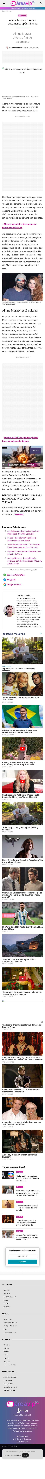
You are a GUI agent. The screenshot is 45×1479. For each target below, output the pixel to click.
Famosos (9, 11)
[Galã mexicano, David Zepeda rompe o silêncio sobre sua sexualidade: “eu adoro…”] (8, 1190)
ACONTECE (6, 1339)
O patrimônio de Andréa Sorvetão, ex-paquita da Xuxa (24, 552)
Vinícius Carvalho (16, 47)
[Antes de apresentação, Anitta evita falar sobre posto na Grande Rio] (8, 1219)
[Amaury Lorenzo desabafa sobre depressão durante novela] (8, 1204)
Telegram (11, 579)
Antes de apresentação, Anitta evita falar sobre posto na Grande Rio (26, 1222)
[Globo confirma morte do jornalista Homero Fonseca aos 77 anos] (8, 1175)
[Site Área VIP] (22, 3)
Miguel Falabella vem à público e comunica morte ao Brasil (21, 539)
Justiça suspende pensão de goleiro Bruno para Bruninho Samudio (23, 532)
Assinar (22, 1262)
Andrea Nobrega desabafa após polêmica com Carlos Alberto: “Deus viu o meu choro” (24, 561)
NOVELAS (5, 1314)
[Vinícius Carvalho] (7, 47)
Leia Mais (17, 1455)
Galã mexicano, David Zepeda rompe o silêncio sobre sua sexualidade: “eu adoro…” (28, 1193)
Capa (3, 11)
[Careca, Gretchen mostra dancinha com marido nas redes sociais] (8, 1234)
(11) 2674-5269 (22, 1441)
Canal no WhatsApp (16, 575)
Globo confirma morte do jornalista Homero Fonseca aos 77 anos (27, 1178)
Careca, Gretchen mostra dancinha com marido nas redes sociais (27, 1237)
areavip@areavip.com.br (22, 1439)
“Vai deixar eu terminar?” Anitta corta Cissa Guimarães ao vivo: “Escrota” (23, 546)
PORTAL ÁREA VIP (8, 1372)
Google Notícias (14, 584)
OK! (25, 1455)
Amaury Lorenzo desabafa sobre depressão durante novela (27, 1207)
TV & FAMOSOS (7, 1285)
